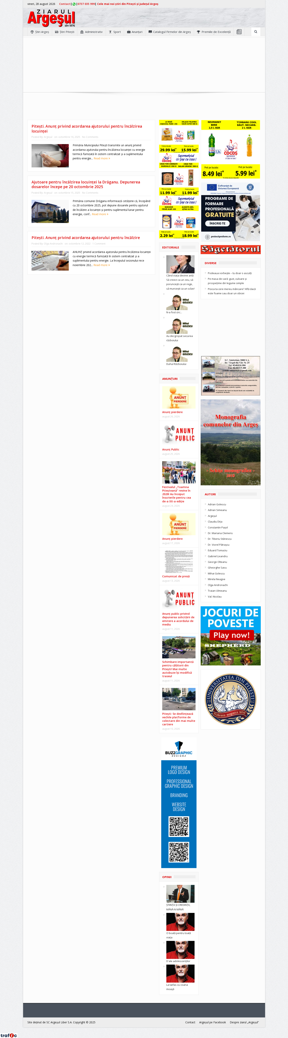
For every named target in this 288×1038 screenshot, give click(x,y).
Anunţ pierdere (172, 412)
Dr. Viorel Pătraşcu (218, 544)
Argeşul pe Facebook (212, 1022)
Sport (117, 32)
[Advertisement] (144, 64)
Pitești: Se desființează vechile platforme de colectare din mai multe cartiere (178, 719)
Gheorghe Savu (217, 567)
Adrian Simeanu (217, 510)
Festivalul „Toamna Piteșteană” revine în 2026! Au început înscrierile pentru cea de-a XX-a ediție (176, 494)
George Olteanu (217, 562)
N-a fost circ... (174, 312)
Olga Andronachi (53, 243)
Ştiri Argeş (42, 32)
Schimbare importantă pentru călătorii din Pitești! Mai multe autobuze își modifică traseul (178, 669)
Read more (101, 158)
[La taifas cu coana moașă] (180, 973)
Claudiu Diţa (215, 521)
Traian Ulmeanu (217, 590)
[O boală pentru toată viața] (180, 921)
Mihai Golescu (216, 573)
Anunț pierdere (172, 539)
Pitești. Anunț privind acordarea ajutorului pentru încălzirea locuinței (87, 129)
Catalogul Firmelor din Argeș (172, 32)
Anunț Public (170, 449)
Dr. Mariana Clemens (220, 533)
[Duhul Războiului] (180, 352)
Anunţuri (137, 32)
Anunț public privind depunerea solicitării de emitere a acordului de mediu (178, 619)
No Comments (90, 137)
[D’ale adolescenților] (180, 949)
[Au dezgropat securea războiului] (180, 324)
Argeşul (48, 137)
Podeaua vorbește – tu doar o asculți (230, 273)
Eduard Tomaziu (217, 550)
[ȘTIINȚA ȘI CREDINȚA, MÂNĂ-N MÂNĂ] (180, 893)
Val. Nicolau (215, 596)
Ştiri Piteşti (67, 32)
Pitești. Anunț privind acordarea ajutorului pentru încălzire (86, 237)
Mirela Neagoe (216, 579)
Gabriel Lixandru (218, 556)
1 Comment (98, 243)
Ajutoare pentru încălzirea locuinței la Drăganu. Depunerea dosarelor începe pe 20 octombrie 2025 (86, 185)
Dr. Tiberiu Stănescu (220, 539)
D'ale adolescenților (178, 961)
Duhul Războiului (176, 364)
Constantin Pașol (218, 527)
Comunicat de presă (176, 576)
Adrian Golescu (217, 504)
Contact (65, 4)
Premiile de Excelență (216, 32)
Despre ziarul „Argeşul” (244, 1022)
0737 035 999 (86, 4)
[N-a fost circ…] (180, 300)
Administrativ (94, 32)
